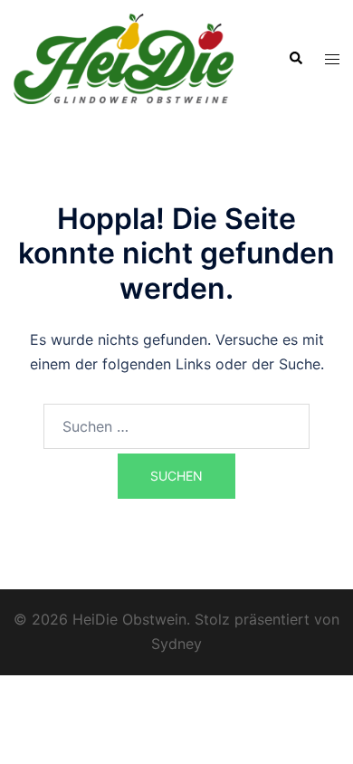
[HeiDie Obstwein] (124, 57)
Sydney (176, 644)
